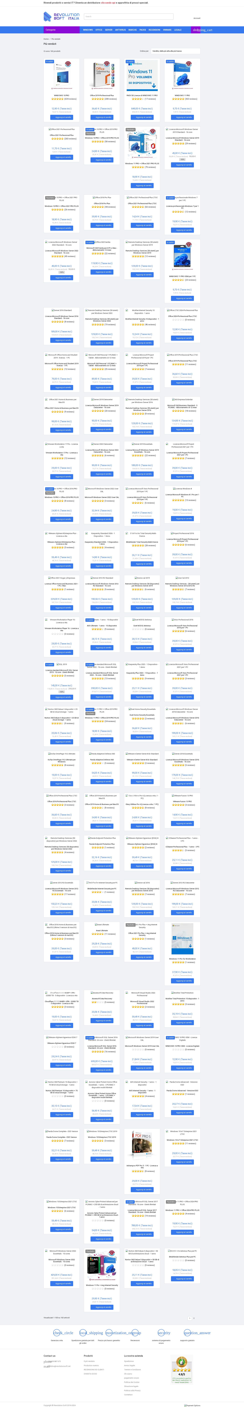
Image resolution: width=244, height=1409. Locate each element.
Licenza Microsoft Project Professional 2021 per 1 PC (182, 454)
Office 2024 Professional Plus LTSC (182, 316)
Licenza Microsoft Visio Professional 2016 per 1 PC (182, 627)
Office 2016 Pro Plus (102, 203)
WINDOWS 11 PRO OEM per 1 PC (182, 276)
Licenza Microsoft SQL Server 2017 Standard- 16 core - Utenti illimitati (142, 1211)
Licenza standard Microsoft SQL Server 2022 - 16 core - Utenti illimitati (102, 674)
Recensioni (154, 30)
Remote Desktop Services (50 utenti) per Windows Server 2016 (142, 409)
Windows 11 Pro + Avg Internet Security (102, 1285)
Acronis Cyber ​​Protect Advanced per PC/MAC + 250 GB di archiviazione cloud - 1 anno (102, 1215)
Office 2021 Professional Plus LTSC (142, 203)
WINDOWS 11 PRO (182, 95)
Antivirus (120, 30)
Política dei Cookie (131, 1382)
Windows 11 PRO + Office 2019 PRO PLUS (102, 718)
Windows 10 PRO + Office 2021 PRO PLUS (62, 206)
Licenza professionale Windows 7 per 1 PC (182, 207)
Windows (88, 30)
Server (108, 30)
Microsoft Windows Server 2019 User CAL (142, 1046)
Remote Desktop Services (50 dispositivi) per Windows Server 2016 (142, 890)
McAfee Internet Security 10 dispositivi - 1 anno (142, 320)
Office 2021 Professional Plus (62, 135)
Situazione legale (131, 1386)
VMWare (167, 30)
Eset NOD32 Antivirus (142, 626)
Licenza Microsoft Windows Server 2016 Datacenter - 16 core (182, 719)
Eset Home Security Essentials (142, 715)
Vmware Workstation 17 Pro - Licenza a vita (62, 454)
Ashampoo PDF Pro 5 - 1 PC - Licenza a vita (142, 1167)
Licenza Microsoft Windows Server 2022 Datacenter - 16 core (101, 451)
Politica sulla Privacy (132, 1390)
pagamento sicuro (131, 1378)
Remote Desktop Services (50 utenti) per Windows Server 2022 (101, 320)
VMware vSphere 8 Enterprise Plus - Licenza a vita (61, 543)
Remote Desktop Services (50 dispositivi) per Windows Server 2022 (62, 848)
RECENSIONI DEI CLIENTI (94, 1370)
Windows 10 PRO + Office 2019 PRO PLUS (102, 138)
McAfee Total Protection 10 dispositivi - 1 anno (182, 1000)
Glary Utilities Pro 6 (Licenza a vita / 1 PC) (142, 804)
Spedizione (129, 1361)
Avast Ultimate (102, 930)
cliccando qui (108, 2)
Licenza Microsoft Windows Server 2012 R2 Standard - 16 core (101, 585)
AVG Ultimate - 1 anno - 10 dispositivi (102, 626)
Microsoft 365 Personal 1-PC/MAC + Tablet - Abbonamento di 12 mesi (101, 364)
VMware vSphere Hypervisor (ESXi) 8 (142, 844)
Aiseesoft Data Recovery (102, 999)
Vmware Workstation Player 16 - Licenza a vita (62, 629)
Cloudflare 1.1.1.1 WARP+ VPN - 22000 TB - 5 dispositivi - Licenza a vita (62, 1002)
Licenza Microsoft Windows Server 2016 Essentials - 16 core (182, 761)
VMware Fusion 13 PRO (182, 801)
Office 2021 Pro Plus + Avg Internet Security (142, 934)
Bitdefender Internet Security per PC (102, 889)
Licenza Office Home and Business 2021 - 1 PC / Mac (62, 585)
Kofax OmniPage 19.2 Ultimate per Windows (62, 761)
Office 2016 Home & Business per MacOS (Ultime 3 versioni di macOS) (62, 934)
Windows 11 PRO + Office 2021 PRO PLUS (142, 163)
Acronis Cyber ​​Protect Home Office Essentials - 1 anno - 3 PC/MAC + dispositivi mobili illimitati (102, 1095)
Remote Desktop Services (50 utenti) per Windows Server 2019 (142, 252)
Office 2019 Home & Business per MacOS (102, 804)
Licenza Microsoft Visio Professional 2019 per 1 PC (142, 498)
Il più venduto (89, 1361)
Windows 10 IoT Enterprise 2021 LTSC (182, 1140)
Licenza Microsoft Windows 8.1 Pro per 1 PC (182, 496)
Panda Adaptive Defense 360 (102, 760)
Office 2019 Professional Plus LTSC (182, 361)
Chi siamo (128, 1374)
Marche (132, 30)
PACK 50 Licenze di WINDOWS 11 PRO (142, 95)
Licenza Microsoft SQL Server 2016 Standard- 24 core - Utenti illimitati (102, 1047)
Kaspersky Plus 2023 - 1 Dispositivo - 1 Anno (142, 674)
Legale (177, 30)
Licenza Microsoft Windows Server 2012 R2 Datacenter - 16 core (182, 890)
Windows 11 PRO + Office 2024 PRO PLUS (182, 1210)
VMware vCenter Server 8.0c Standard (142, 760)
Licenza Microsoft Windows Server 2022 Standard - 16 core (61, 252)
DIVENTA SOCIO (90, 1374)
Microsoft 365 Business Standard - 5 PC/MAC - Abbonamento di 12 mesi (182, 406)
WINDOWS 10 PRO (61, 95)
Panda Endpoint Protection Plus (102, 844)
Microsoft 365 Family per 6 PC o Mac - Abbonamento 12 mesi (102, 249)
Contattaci (128, 1395)
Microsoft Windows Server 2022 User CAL (102, 497)
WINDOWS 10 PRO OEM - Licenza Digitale (182, 1046)
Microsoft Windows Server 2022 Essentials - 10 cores (62, 1261)
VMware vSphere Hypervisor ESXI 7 (61, 1043)
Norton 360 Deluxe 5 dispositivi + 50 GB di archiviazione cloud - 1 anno (142, 1261)
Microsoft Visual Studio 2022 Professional (142, 1002)
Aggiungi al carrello (62, 117)
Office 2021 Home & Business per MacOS (62, 408)
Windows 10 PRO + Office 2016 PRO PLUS (62, 497)
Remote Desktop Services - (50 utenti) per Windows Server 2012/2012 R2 (182, 585)
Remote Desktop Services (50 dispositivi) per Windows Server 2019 (142, 585)
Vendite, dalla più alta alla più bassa (175, 51)
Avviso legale (129, 1365)
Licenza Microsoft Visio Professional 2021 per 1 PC (182, 674)
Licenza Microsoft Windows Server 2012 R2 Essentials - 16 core (61, 890)
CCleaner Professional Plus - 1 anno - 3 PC (182, 847)
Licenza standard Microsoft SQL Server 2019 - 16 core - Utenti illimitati (62, 671)
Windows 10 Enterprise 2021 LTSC (62, 1207)
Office (98, 30)
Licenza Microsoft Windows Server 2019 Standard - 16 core (182, 139)
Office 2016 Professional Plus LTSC (61, 801)
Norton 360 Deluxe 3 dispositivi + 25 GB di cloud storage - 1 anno (62, 719)
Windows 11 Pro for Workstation (182, 959)
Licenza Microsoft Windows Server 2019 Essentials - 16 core (142, 451)
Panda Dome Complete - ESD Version (61, 1137)
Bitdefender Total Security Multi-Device (142, 542)
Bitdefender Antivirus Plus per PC (182, 1257)
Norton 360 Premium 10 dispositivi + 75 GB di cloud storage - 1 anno (62, 1092)
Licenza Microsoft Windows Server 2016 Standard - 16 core (61, 317)
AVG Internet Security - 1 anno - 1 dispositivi (142, 1092)
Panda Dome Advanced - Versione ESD (182, 1091)
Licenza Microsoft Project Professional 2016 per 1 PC (182, 540)
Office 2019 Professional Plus (102, 95)
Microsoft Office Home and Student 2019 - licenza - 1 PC (61, 364)
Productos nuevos (91, 1365)
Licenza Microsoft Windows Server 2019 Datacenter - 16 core (101, 406)
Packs (143, 30)
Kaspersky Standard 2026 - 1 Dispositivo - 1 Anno (102, 543)
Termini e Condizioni (132, 1370)
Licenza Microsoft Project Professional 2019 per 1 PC (142, 364)
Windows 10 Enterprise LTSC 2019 (102, 1137)
